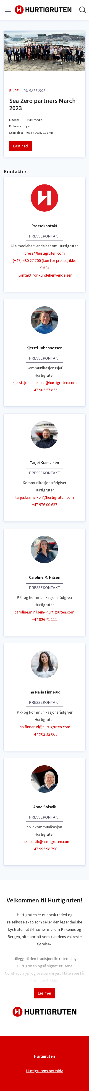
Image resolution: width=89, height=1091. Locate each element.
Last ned (20, 146)
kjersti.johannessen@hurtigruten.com (45, 382)
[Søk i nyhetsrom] (82, 9)
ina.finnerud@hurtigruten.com (44, 726)
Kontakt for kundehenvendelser (44, 275)
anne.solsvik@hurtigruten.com (44, 841)
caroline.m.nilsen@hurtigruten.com (44, 612)
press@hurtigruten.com (44, 253)
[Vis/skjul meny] (8, 10)
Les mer (44, 993)
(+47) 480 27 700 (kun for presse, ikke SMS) (44, 264)
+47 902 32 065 (44, 734)
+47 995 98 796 (44, 848)
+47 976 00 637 (44, 504)
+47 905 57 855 (44, 389)
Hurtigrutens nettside (44, 1070)
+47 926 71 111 (44, 619)
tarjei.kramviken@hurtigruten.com (44, 497)
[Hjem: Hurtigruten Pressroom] (43, 10)
